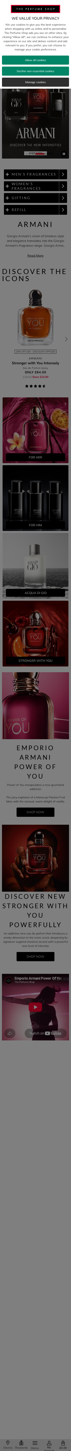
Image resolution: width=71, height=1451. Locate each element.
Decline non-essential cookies (35, 71)
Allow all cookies (35, 60)
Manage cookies (35, 82)
